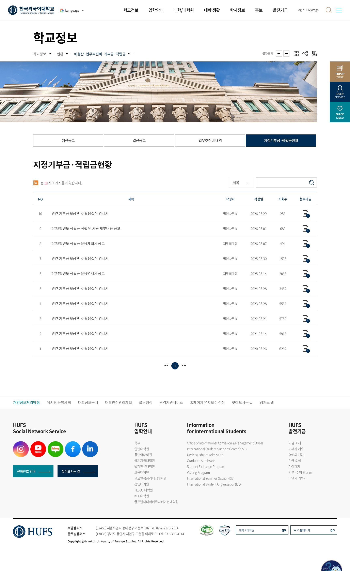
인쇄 (313, 53)
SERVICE (340, 95)
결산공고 (139, 140)
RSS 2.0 (35, 183)
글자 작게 (286, 53)
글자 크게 (279, 53)
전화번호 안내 (26, 471)
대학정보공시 (88, 402)
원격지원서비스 (171, 402)
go (284, 530)
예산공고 (68, 140)
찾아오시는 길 (242, 402)
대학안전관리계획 (118, 402)
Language (72, 10)
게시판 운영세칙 (59, 402)
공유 (305, 53)
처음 (166, 365)
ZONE (340, 75)
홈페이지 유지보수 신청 (207, 402)
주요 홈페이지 (302, 530)
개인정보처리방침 (26, 402)
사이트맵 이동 (339, 10)
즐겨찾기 (296, 53)
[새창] (21, 443)
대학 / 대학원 (246, 530)
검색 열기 (329, 10)
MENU (340, 116)
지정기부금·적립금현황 (281, 140)
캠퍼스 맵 (267, 402)
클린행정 (145, 402)
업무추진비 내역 (210, 140)
